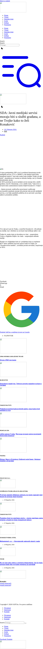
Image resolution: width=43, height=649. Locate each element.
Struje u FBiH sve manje (8, 360)
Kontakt (6, 612)
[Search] (25, 623)
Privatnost (7, 608)
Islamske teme (8, 19)
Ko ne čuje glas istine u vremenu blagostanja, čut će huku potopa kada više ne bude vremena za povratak (21, 563)
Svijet (6, 21)
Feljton (6, 23)
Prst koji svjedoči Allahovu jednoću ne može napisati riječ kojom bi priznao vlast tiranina (21, 496)
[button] (21, 281)
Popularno (7, 25)
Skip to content (5, 1)
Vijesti (6, 17)
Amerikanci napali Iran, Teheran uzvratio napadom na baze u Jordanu (21, 384)
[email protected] (5, 583)
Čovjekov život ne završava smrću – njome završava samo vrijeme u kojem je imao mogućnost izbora (21, 519)
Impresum (7, 610)
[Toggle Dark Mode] (2, 48)
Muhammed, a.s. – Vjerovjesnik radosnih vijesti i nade (20, 541)
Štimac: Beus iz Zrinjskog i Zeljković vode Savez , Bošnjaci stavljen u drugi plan (20, 460)
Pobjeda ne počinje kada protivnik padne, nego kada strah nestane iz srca (20, 409)
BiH (5, 131)
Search (2, 41)
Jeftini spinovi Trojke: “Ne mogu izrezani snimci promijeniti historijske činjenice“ (20, 434)
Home (6, 15)
